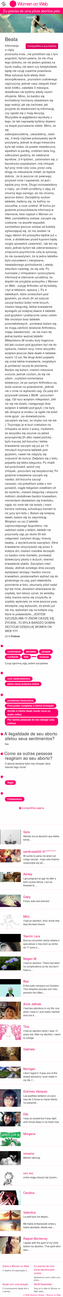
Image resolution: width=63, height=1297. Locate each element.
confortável (13, 651)
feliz (26, 657)
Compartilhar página (32, 808)
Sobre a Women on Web (15, 1266)
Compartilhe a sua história (42, 46)
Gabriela (29, 1049)
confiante (12, 657)
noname (28, 1153)
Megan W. (30, 958)
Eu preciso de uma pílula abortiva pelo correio (31, 11)
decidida (31, 651)
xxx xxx (28, 1173)
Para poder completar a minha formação (30, 705)
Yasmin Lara (31, 936)
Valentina (29, 1212)
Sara (26, 831)
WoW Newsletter (43, 1284)
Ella (25, 1114)
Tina (26, 1026)
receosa (44, 657)
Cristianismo (14, 799)
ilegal (10, 782)
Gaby (27, 896)
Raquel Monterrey (35, 1238)
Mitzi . (27, 916)
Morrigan (29, 1068)
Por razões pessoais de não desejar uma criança (30, 721)
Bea (26, 981)
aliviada (45, 651)
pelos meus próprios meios (23, 684)
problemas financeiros (20, 700)
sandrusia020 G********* (39, 851)
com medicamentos (18, 678)
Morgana (29, 1133)
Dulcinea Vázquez (35, 1091)
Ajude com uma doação (15, 1284)
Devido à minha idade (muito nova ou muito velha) (28, 712)
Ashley (27, 874)
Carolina (28, 1192)
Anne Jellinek (32, 1004)
